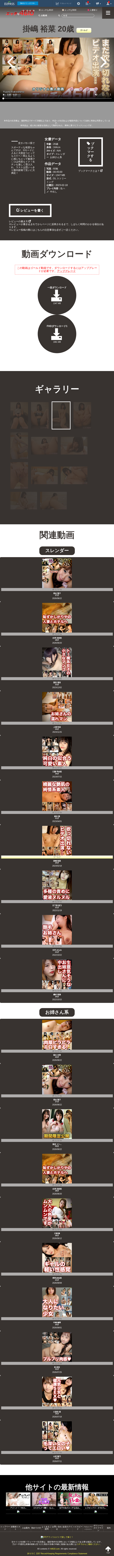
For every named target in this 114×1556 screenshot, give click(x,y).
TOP (108, 1553)
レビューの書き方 (18, 221)
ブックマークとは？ (89, 171)
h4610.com (55, 1549)
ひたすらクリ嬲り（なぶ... (44, 1508)
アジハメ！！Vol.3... (18, 1508)
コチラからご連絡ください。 (89, 1544)
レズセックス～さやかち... (95, 1508)
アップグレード (66, 271)
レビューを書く (32, 210)
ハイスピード (78, 1528)
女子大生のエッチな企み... (69, 1508)
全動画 (43, 15)
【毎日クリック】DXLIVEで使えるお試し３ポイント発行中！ (28, 3)
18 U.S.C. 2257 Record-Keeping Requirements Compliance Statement (57, 1553)
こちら (38, 230)
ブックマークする (90, 152)
